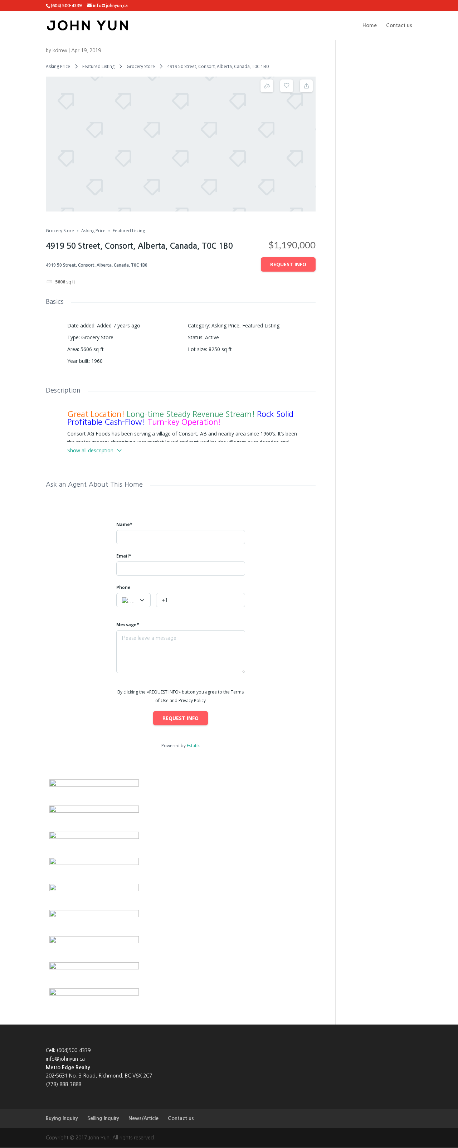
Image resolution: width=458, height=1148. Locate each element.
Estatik (193, 746)
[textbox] (133, 600)
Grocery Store (141, 66)
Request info (288, 264)
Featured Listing (98, 66)
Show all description (90, 450)
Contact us (399, 25)
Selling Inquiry (103, 1118)
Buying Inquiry (62, 1118)
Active (212, 337)
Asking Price (58, 66)
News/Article (143, 1118)
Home (369, 25)
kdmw (60, 50)
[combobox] (133, 600)
